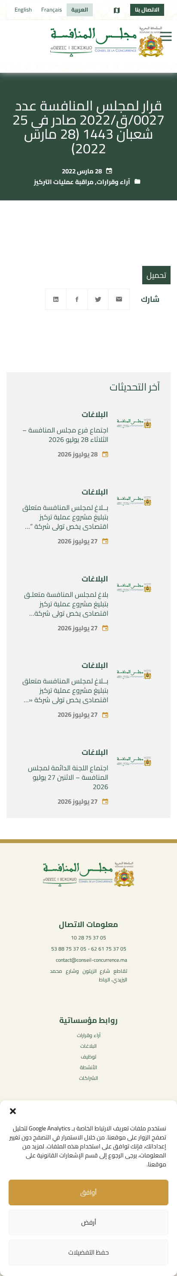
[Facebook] (77, 299)
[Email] (119, 299)
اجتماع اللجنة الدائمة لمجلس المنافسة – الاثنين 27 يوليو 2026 (68, 777)
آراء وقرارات (113, 182)
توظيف (88, 1056)
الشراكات (88, 1078)
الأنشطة (88, 1067)
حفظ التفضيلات (88, 1252)
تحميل (156, 275)
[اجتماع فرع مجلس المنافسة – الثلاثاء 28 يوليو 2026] (134, 425)
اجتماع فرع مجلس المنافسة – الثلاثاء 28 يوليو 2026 (65, 434)
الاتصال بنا (147, 9)
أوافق (88, 1192)
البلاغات (95, 414)
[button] (13, 1111)
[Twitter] (98, 299)
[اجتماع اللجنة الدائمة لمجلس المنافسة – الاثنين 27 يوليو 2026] (134, 763)
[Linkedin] (56, 299)
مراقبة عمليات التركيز (64, 182)
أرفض (88, 1222)
